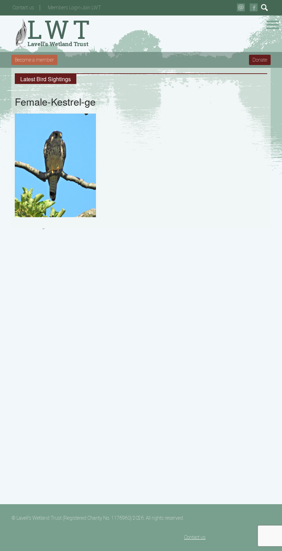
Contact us (23, 7)
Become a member (34, 60)
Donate (259, 60)
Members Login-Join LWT (74, 7)
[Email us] (241, 7)
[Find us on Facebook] (254, 7)
